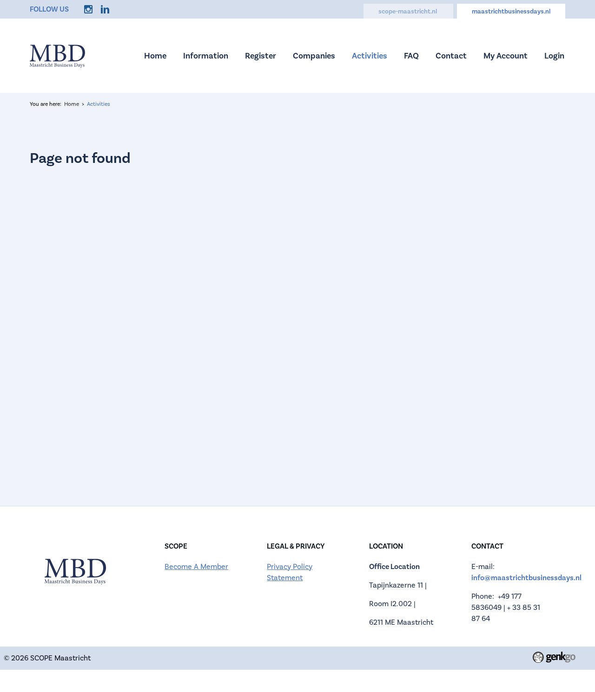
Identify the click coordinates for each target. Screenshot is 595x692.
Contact (451, 56)
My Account (505, 56)
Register (260, 56)
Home (155, 56)
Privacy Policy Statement (289, 572)
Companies (314, 56)
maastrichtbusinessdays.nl (511, 11)
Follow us (49, 9)
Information (205, 56)
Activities (369, 56)
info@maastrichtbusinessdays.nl (526, 577)
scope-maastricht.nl (408, 11)
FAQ (411, 56)
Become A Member (196, 566)
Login (554, 56)
